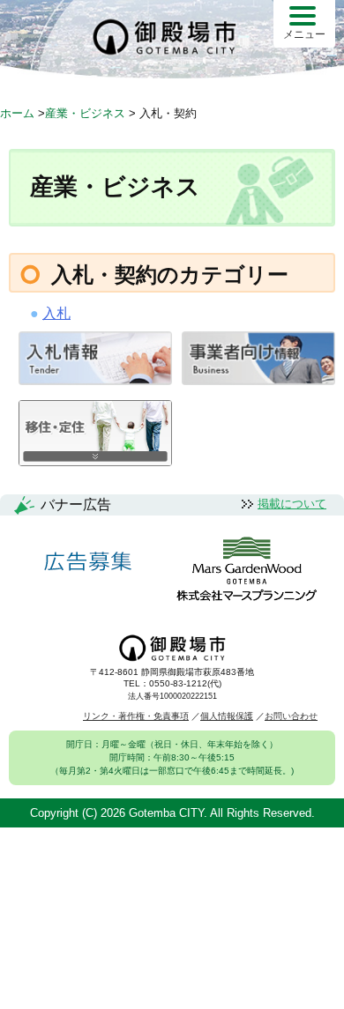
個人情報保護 (226, 716)
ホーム (17, 113)
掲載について (292, 503)
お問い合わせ (291, 716)
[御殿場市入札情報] (95, 380)
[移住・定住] (95, 461)
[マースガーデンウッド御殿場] (246, 570)
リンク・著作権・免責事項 (136, 716)
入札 (56, 313)
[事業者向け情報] (258, 380)
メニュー (304, 34)
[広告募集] (88, 562)
